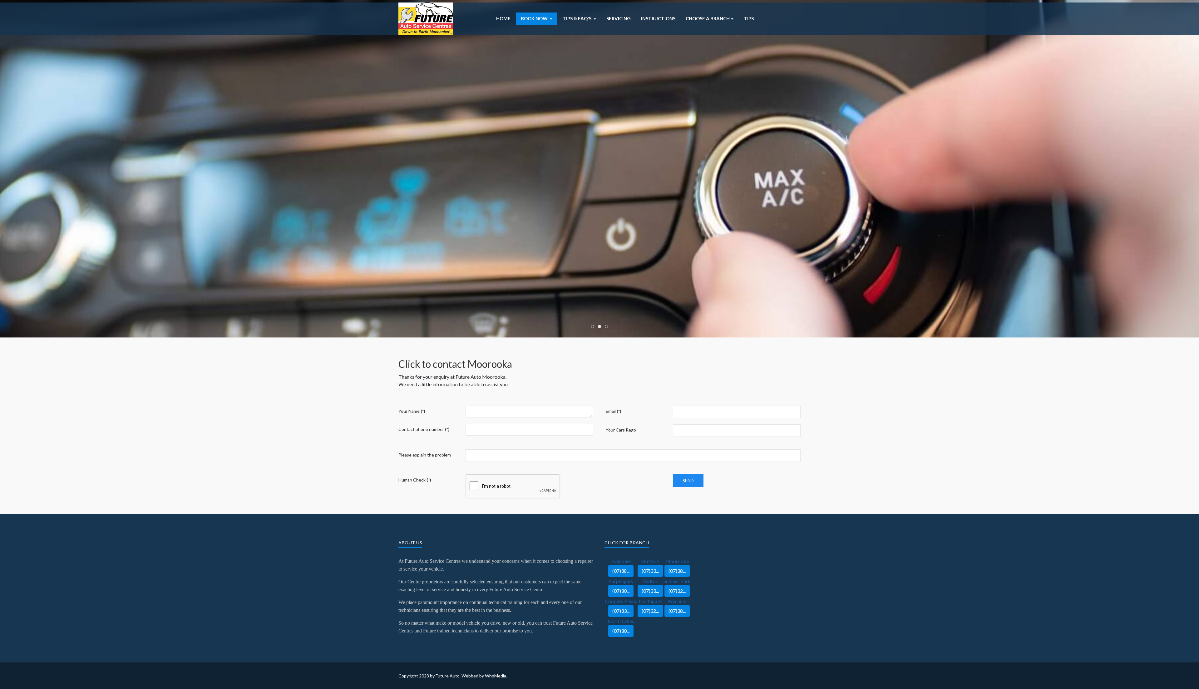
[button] (536, 18)
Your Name (411, 411)
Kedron (650, 581)
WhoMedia (495, 675)
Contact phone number (424, 429)
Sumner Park (677, 581)
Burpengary (621, 581)
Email (613, 411)
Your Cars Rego (621, 429)
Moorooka (677, 561)
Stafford (650, 561)
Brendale (621, 561)
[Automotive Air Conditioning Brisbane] (425, 18)
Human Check (414, 479)
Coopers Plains (621, 601)
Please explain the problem (424, 454)
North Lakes (621, 621)
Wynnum (677, 601)
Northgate (650, 601)
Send (688, 480)
